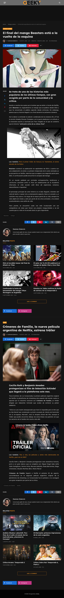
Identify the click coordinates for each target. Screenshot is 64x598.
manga (13, 215)
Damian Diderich (13, 40)
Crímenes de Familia (9, 485)
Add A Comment (32, 301)
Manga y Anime (8, 28)
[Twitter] (5, 100)
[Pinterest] (5, 107)
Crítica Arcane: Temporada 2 (14, 562)
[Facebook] (5, 96)
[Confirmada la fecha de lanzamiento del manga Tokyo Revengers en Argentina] (16, 278)
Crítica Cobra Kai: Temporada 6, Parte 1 (46, 563)
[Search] (59, 3)
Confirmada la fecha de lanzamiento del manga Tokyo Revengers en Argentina (14, 290)
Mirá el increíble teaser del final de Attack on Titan (16, 264)
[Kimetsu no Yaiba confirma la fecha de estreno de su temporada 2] (47, 278)
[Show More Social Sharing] (40, 45)
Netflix (19, 485)
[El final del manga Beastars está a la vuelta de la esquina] (32, 68)
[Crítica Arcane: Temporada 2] (16, 552)
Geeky (37, 593)
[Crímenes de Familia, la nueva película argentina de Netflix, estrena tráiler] (32, 362)
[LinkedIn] (5, 103)
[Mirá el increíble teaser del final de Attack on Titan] (16, 253)
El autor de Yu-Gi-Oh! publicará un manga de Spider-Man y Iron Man (47, 264)
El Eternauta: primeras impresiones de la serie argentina (47, 534)
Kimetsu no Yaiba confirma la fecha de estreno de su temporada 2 (47, 289)
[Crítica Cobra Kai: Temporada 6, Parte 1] (47, 552)
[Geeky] (32, 2)
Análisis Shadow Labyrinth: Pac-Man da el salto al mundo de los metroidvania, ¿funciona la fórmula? (15, 536)
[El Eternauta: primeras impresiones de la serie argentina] (47, 523)
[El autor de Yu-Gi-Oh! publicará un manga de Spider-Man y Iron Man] (47, 253)
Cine (5, 322)
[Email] (5, 111)
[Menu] (5, 3)
